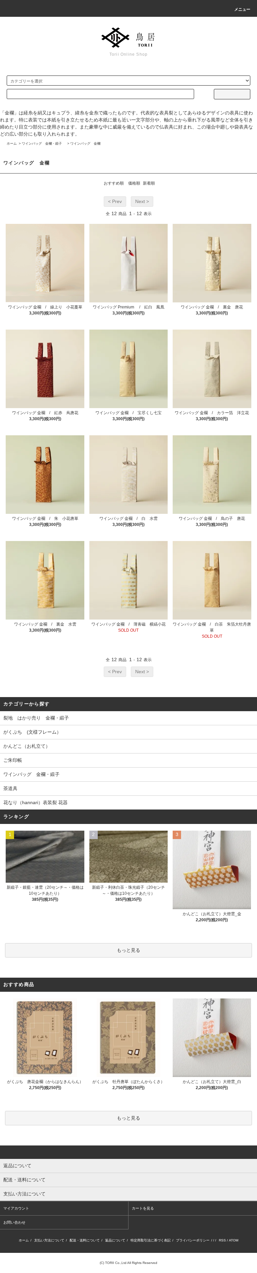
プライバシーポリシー (192, 1240)
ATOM (233, 1240)
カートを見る (143, 1208)
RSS (222, 1240)
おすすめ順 (114, 183)
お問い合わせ (14, 1222)
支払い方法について (49, 1240)
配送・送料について (85, 1240)
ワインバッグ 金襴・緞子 (43, 143)
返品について (115, 1240)
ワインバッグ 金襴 (85, 143)
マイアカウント (16, 1208)
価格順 (134, 183)
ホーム (12, 143)
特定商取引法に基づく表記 (151, 1240)
